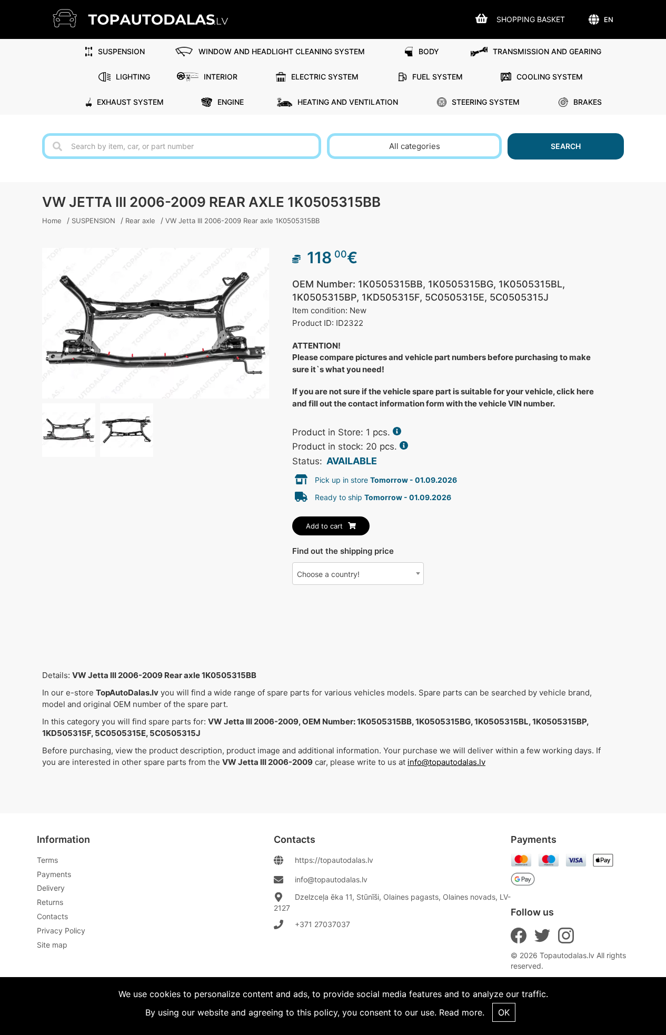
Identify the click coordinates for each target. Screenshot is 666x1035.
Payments (54, 874)
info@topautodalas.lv (446, 762)
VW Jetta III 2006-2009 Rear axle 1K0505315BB (242, 220)
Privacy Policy (61, 930)
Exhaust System (130, 101)
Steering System (486, 101)
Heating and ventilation (347, 101)
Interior (220, 76)
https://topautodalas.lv (334, 859)
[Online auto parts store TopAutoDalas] (148, 18)
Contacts (52, 916)
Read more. (461, 1012)
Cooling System (549, 76)
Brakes (587, 101)
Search (566, 146)
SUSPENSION (121, 51)
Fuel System (437, 76)
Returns (50, 902)
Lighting (133, 76)
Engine (230, 101)
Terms (47, 859)
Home (52, 220)
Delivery (51, 887)
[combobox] (358, 573)
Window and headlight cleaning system (281, 51)
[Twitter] (542, 935)
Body (429, 51)
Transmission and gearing (547, 51)
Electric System (325, 76)
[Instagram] (566, 935)
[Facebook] (518, 935)
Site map (52, 944)
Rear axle (140, 220)
